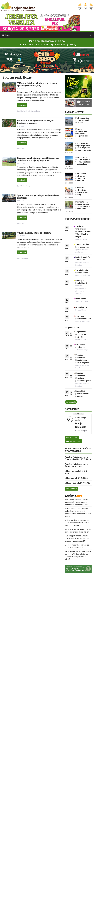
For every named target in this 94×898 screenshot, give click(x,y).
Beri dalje (22, 105)
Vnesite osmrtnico (73, 441)
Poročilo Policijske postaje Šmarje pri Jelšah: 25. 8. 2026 (78, 458)
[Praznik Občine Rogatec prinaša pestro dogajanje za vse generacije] (69, 146)
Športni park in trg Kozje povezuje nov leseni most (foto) (38, 196)
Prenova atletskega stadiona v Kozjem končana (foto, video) (35, 121)
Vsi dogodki (71, 402)
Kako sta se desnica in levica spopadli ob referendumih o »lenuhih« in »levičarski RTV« (76, 502)
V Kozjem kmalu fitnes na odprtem (34, 232)
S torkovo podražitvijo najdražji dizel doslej (81, 191)
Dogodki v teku (72, 327)
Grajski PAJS (81, 307)
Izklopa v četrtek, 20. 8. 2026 (77, 483)
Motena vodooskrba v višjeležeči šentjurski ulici (81, 132)
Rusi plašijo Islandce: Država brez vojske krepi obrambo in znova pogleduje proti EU (77, 538)
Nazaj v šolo (80, 299)
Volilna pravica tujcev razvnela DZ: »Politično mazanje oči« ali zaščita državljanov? (77, 522)
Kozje (28, 111)
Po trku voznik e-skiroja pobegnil (82, 119)
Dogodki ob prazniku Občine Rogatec (82, 393)
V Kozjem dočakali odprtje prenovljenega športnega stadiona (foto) (37, 84)
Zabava (38, 111)
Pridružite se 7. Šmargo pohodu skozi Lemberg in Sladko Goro (82, 205)
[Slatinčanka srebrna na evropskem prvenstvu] (69, 177)
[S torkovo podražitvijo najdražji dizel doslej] (69, 191)
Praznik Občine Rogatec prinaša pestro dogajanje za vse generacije (83, 146)
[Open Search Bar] (90, 35)
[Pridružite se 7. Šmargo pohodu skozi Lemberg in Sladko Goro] (69, 205)
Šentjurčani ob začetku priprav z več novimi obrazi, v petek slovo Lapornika (78, 161)
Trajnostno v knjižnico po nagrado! (80, 334)
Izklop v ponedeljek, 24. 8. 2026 (76, 472)
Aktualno (22, 111)
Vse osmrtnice (71, 437)
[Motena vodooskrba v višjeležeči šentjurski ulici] (69, 132)
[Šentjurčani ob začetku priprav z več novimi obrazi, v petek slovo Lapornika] (69, 160)
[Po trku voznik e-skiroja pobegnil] (69, 121)
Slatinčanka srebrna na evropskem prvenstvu (80, 177)
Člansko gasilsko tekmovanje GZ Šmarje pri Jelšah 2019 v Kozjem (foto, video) (38, 159)
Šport (33, 111)
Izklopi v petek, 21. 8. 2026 (76, 478)
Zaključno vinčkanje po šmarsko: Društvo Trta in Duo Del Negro (83, 231)
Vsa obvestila (71, 489)
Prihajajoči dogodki (78, 218)
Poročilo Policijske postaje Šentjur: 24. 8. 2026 (76, 465)
